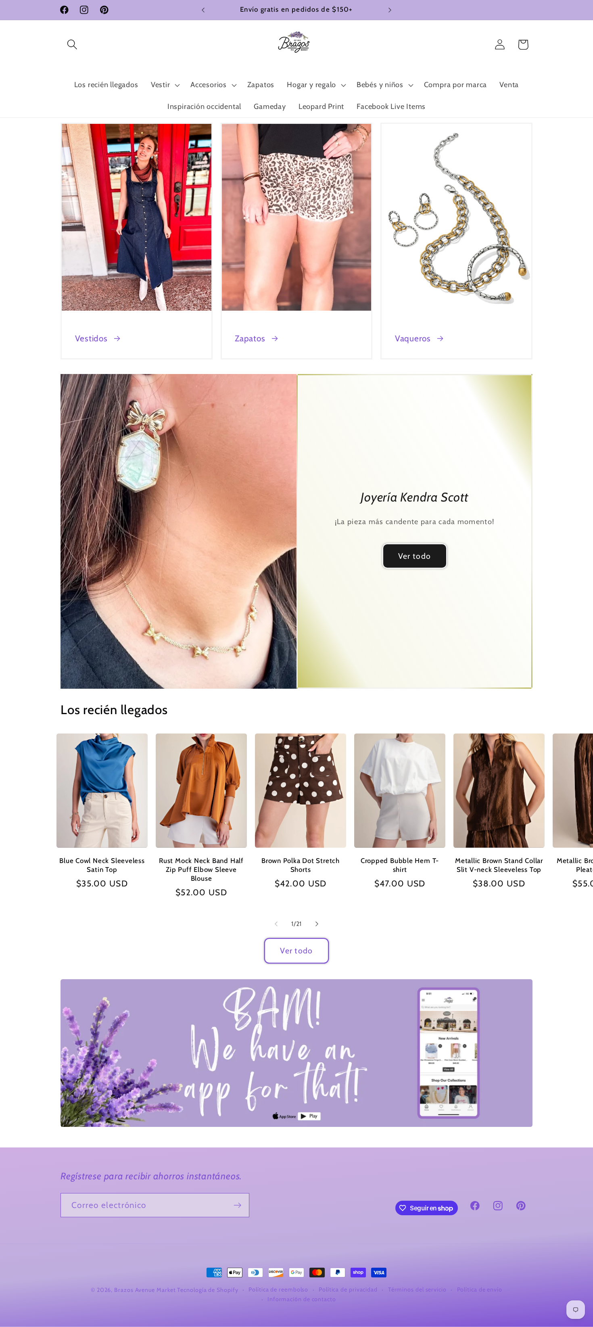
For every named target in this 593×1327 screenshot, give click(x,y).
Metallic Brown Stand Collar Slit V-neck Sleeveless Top (499, 865)
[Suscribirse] (237, 1205)
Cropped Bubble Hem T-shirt (400, 865)
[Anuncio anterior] (203, 10)
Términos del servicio (417, 1289)
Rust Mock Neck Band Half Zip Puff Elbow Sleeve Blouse (201, 869)
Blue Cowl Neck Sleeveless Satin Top (102, 865)
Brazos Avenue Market (145, 1290)
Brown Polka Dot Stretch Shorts (300, 865)
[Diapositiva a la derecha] (317, 924)
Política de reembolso (278, 1289)
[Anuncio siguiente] (390, 10)
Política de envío (479, 1289)
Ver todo (414, 556)
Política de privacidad (348, 1289)
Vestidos (91, 338)
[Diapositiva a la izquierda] (276, 924)
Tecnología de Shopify (207, 1290)
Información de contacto (301, 1299)
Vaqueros (413, 338)
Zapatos (250, 338)
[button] (72, 44)
